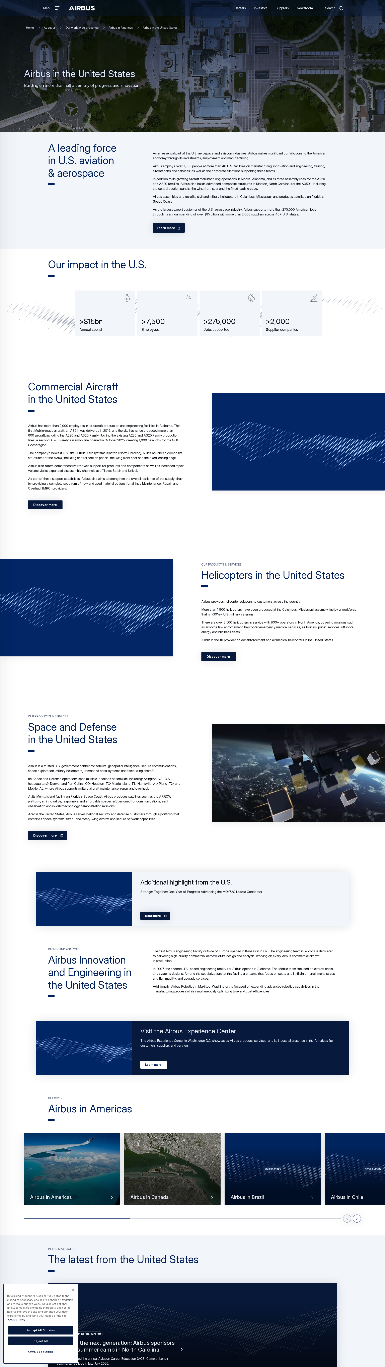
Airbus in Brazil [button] (247, 1197)
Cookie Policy (16, 1319)
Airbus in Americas (121, 27)
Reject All (41, 1341)
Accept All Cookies (41, 1330)
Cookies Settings (41, 1351)
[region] (40, 1324)
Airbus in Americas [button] (51, 1197)
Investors (260, 8)
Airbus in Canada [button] (149, 1197)
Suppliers (282, 8)
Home (30, 27)
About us (50, 27)
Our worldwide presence (82, 27)
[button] (298, 442)
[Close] (73, 1290)
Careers (240, 8)
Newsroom (305, 8)
